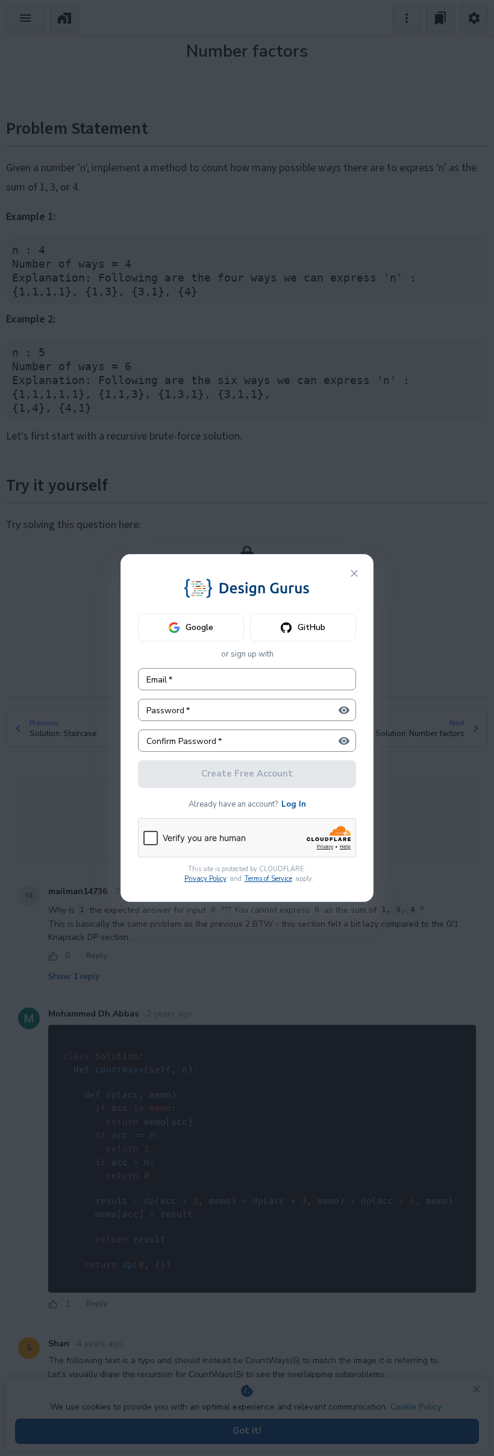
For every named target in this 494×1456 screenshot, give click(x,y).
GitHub (311, 627)
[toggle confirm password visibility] (344, 741)
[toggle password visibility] (344, 710)
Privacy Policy (205, 878)
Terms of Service (268, 878)
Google (199, 627)
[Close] (354, 573)
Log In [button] (293, 804)
